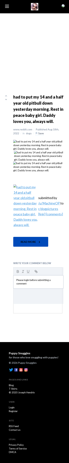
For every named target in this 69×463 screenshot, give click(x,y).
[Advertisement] (34, 50)
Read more (28, 241)
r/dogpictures (48, 209)
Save (41, 133)
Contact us (14, 429)
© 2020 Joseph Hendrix (22, 392)
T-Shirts (13, 388)
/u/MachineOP (49, 203)
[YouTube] (21, 369)
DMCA (12, 452)
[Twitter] (11, 369)
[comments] (54, 214)
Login (12, 407)
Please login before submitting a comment (33, 282)
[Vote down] (6, 99)
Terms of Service (18, 448)
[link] (41, 214)
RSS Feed (14, 426)
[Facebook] (16, 369)
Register (13, 411)
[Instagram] (26, 369)
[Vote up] (6, 96)
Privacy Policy (16, 444)
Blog (11, 385)
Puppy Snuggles (19, 353)
